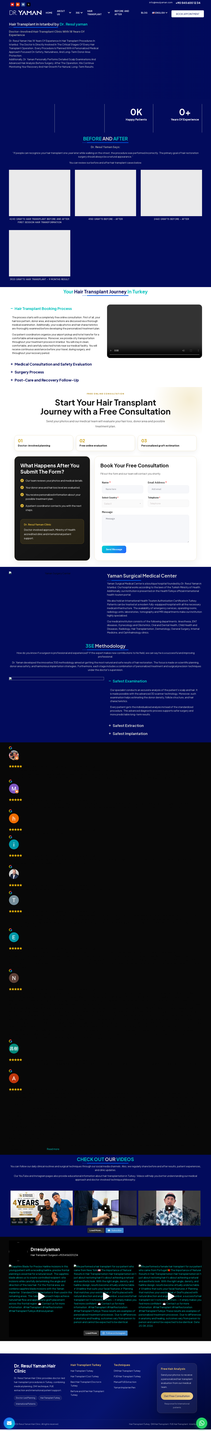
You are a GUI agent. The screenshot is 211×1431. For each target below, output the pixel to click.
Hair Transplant (94, 13)
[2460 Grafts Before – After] (171, 193)
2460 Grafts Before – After (171, 219)
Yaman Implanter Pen (124, 1387)
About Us (61, 13)
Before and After (122, 13)
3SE (78, 12)
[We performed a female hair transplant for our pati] (170, 1296)
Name (106, 482)
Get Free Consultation (177, 1396)
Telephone (154, 497)
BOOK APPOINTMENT (187, 13)
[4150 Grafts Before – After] (105, 193)
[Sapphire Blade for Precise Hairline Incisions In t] (40, 1296)
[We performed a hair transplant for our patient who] (105, 1296)
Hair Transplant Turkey (82, 1370)
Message (107, 512)
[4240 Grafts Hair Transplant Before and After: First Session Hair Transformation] (39, 193)
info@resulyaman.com (161, 2)
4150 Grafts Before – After (105, 219)
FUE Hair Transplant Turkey (127, 1376)
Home (49, 12)
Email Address (157, 482)
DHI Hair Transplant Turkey (127, 1370)
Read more (53, 1149)
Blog (144, 12)
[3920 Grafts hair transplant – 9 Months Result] (39, 253)
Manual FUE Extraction (125, 1381)
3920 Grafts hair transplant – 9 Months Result (40, 279)
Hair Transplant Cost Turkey (85, 1376)
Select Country (110, 497)
